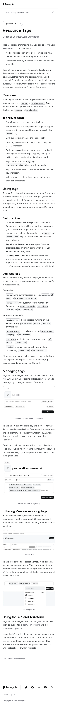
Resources (8, 48)
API (4, 378)
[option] (10, 12)
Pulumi (36, 624)
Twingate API (39, 621)
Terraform (27, 624)
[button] (4, 12)
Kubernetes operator (12, 628)
